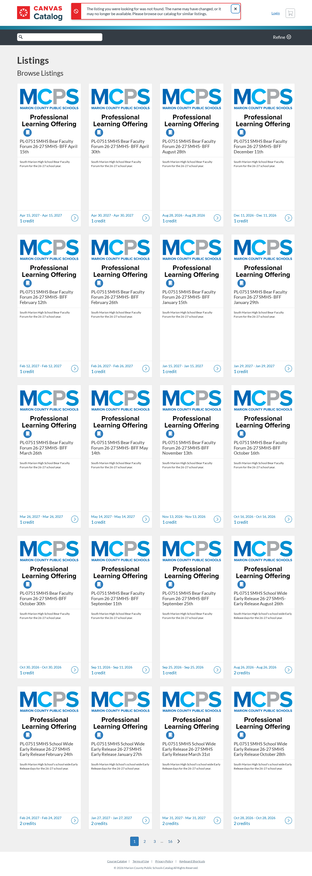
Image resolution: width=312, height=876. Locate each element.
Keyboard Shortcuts (192, 861)
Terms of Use (141, 861)
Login (276, 13)
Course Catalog (117, 861)
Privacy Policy (164, 861)
